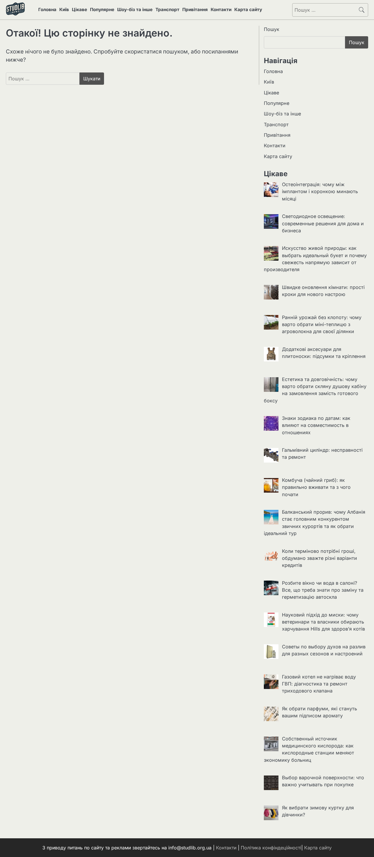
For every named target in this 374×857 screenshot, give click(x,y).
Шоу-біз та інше (135, 9)
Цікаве (79, 9)
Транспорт (167, 9)
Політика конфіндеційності (271, 848)
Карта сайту (248, 9)
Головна (47, 9)
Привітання (195, 9)
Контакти (221, 9)
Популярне (102, 9)
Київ (64, 9)
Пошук (271, 29)
